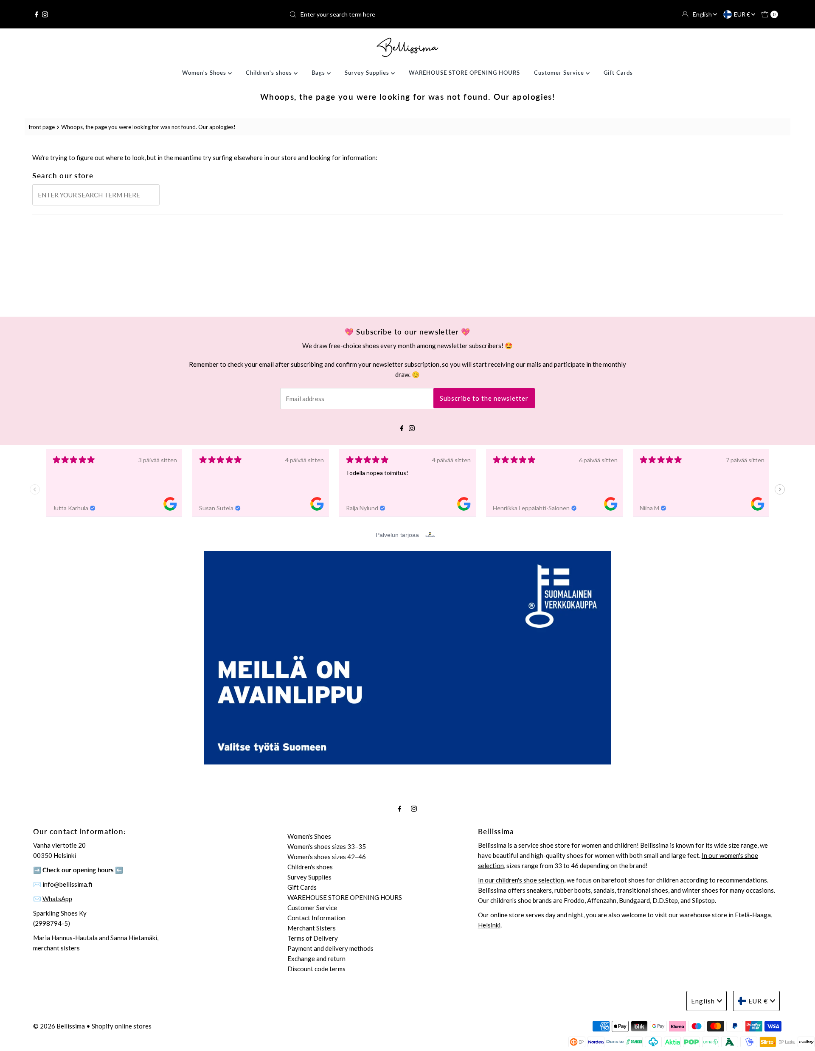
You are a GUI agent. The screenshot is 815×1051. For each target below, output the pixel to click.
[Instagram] (45, 14)
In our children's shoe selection (521, 880)
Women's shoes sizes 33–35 (326, 846)
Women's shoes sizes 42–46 (326, 856)
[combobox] (408, 14)
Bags (319, 72)
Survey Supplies (368, 72)
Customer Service (560, 72)
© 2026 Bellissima (59, 1026)
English (703, 14)
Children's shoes (270, 72)
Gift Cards (618, 72)
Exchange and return (316, 958)
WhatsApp (57, 898)
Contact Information (316, 918)
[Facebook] (36, 14)
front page (42, 127)
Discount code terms (316, 968)
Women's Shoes (205, 72)
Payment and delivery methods (330, 948)
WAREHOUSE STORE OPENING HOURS (464, 72)
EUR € (742, 14)
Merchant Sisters (311, 928)
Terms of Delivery (312, 938)
